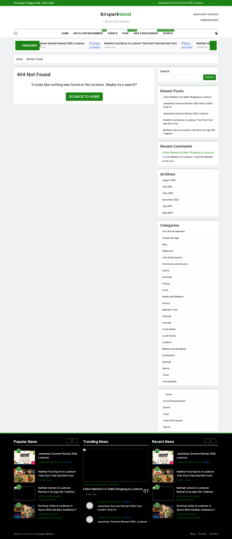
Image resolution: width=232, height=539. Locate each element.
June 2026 (167, 193)
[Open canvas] (16, 33)
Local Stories (169, 335)
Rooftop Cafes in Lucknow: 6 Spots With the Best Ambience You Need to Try (58, 491)
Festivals (167, 277)
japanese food (169, 309)
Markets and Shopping (174, 348)
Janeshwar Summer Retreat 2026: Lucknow (40, 43)
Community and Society (174, 264)
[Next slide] (216, 3)
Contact (213, 534)
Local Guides (169, 329)
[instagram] (19, 17)
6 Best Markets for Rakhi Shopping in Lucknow (187, 97)
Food (126, 32)
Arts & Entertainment (89, 32)
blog (164, 244)
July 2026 (167, 186)
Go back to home (84, 97)
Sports (168, 33)
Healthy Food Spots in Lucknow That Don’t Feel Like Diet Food (170, 3)
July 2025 (167, 206)
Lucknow (167, 342)
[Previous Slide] (211, 3)
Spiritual (166, 362)
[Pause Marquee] (213, 45)
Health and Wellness (173, 296)
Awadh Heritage (170, 238)
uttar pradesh (169, 381)
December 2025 (170, 199)
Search (164, 71)
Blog (192, 534)
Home (65, 33)
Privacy (202, 534)
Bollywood (167, 250)
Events (112, 33)
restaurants (168, 355)
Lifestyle (166, 316)
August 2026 (169, 180)
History (166, 303)
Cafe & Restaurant (147, 32)
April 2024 (167, 212)
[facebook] (16, 17)
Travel (165, 374)
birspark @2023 (45, 534)
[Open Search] (211, 33)
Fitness (166, 283)
